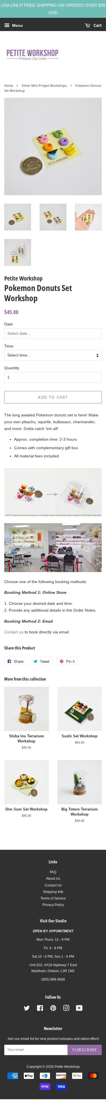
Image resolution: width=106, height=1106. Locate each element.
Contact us (13, 632)
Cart (97, 25)
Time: (9, 346)
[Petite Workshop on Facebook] (40, 1009)
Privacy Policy (53, 905)
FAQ (53, 872)
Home (8, 86)
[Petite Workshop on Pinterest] (53, 1009)
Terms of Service (53, 898)
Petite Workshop (67, 1067)
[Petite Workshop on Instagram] (66, 1009)
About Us (53, 879)
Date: (9, 324)
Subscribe (84, 1049)
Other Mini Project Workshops (44, 86)
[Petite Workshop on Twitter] (27, 1009)
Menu (17, 25)
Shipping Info (53, 892)
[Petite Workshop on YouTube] (79, 1009)
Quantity (11, 368)
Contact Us (53, 885)
